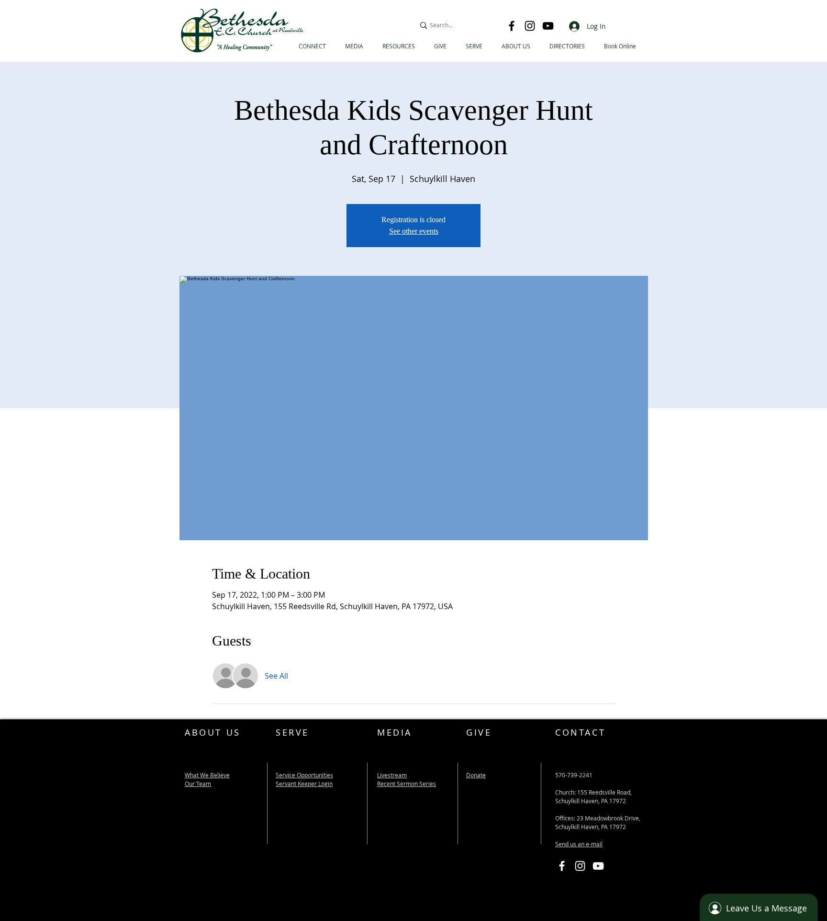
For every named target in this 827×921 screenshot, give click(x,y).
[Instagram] (529, 26)
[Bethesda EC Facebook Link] (562, 866)
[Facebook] (511, 26)
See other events (413, 231)
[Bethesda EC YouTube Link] (598, 866)
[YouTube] (548, 26)
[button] (567, 46)
